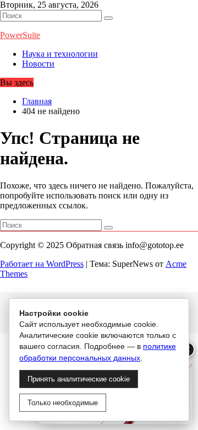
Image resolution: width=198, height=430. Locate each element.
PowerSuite (20, 35)
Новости (38, 63)
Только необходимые (63, 403)
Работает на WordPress (42, 263)
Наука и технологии (60, 53)
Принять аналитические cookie (79, 379)
